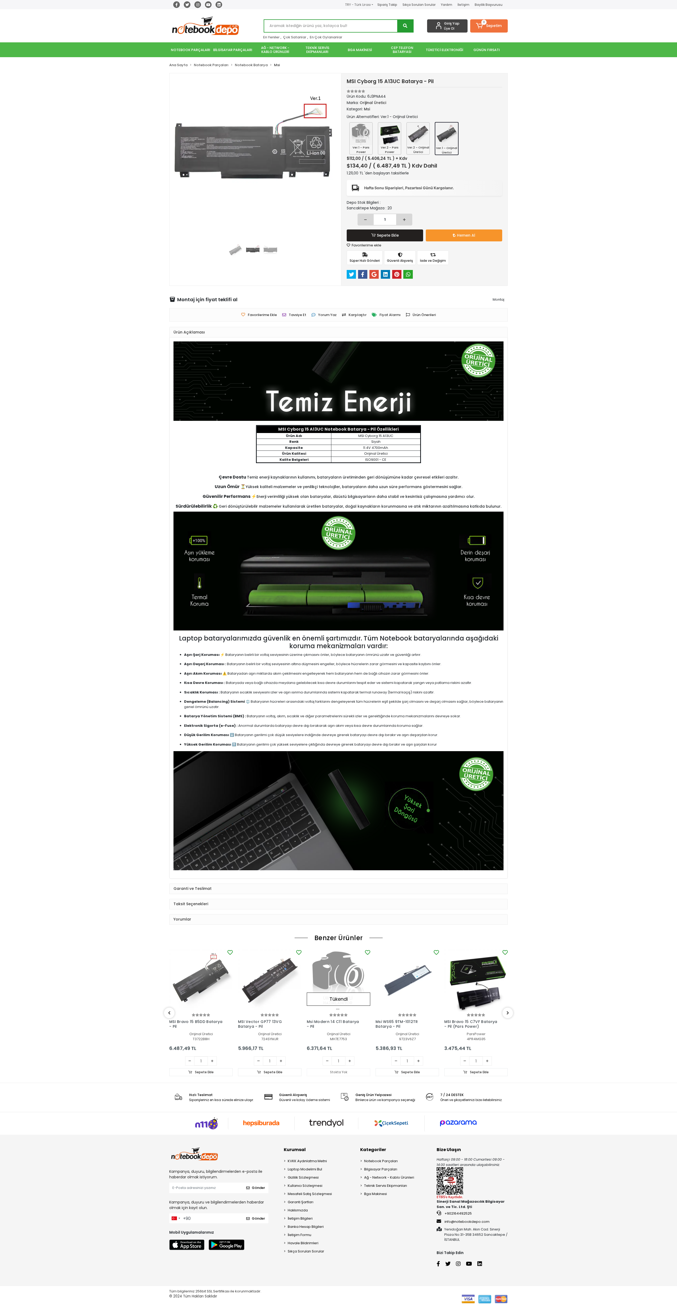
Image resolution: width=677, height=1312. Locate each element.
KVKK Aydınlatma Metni (307, 1161)
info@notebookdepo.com (467, 1221)
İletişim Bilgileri (300, 1218)
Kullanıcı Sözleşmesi (305, 1185)
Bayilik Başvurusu (488, 4)
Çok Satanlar (294, 37)
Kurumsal (295, 1150)
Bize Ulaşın (449, 1150)
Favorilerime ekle (366, 245)
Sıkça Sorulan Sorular (419, 4)
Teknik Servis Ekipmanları (385, 1185)
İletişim (463, 4)
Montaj (498, 299)
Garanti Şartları (300, 1202)
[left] (169, 1013)
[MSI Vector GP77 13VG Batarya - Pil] (269, 980)
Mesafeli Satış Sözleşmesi (310, 1193)
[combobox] (176, 1218)
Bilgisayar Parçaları (380, 1169)
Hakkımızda (298, 1210)
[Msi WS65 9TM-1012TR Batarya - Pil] (407, 980)
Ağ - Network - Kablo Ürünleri (389, 1177)
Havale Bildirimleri (303, 1243)
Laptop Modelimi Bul (305, 1169)
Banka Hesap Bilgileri (306, 1226)
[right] (508, 1013)
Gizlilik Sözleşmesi (303, 1177)
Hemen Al (466, 235)
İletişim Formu (299, 1234)
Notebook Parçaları (381, 1161)
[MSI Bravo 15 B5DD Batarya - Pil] (201, 980)
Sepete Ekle (388, 235)
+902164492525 (458, 1213)
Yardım (446, 4)
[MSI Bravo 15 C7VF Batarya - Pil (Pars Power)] (476, 980)
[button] (489, 26)
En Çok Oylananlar (326, 37)
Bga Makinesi (375, 1193)
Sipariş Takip (387, 4)
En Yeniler (271, 37)
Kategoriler (373, 1150)
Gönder (258, 1187)
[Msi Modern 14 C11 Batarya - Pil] (338, 980)
